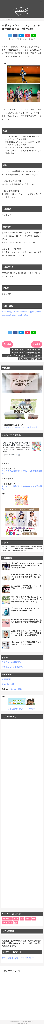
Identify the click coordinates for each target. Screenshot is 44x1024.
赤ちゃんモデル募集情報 (12, 667)
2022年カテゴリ (17, 353)
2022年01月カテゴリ (33, 353)
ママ (33, 919)
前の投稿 (36, 344)
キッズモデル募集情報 (11, 471)
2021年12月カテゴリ (33, 350)
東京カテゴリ (36, 359)
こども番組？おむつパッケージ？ (21, 709)
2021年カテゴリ (17, 350)
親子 (15, 923)
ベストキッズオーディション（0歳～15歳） (20, 427)
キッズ (16, 919)
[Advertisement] (22, 813)
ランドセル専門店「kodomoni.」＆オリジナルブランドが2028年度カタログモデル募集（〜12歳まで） (26, 599)
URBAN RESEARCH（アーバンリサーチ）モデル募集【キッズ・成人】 (26, 577)
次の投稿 (7, 344)
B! (21, 36)
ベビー (28, 919)
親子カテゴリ (23, 359)
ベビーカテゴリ (35, 356)
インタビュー (7, 919)
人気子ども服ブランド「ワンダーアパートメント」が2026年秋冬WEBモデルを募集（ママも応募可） (26, 633)
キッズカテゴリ (21, 356)
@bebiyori (6, 679)
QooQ (25, 1023)
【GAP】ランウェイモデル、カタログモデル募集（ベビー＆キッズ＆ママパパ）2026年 (26, 565)
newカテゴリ (8, 356)
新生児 (4, 923)
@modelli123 (8, 684)
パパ (22, 919)
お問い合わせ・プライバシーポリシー (18, 958)
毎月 (10, 923)
